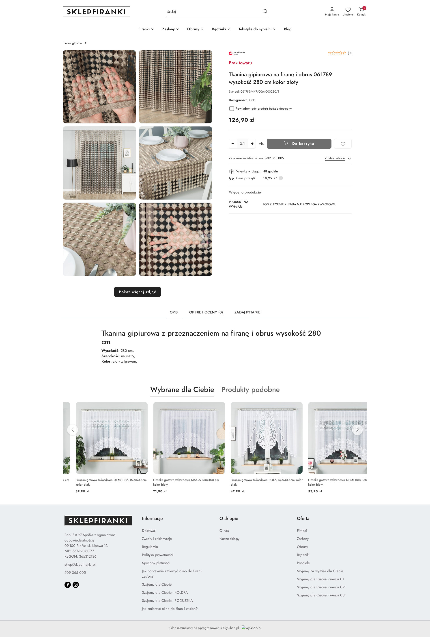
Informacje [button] (152, 518)
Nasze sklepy (229, 538)
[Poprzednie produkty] (73, 430)
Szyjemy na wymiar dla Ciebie (320, 571)
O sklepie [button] (228, 518)
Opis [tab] (174, 312)
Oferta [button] (303, 518)
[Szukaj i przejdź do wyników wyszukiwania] (265, 12)
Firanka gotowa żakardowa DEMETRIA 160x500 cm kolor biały (98, 482)
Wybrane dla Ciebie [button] (182, 389)
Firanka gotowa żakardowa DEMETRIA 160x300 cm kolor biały (330, 482)
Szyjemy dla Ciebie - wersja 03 (321, 595)
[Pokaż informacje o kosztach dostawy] (280, 178)
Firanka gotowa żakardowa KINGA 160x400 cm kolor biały (173, 482)
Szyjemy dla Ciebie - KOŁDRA (165, 592)
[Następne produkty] (357, 430)
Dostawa (148, 530)
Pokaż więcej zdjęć (137, 291)
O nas (224, 530)
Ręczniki (303, 554)
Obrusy (302, 546)
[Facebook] (67, 585)
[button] (99, 87)
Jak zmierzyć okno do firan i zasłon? (170, 608)
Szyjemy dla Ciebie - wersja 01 (320, 579)
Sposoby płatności (156, 562)
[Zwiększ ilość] (252, 143)
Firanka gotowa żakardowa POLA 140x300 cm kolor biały (254, 482)
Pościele (303, 562)
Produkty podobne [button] (250, 389)
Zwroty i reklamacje (157, 538)
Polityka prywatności (157, 554)
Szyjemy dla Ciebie (157, 584)
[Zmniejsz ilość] (232, 143)
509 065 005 (75, 572)
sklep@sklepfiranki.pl (80, 564)
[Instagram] (76, 585)
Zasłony (303, 538)
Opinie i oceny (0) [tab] (206, 312)
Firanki (302, 530)
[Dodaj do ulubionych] (343, 144)
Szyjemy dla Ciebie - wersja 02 (321, 587)
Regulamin (150, 546)
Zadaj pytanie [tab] (247, 312)
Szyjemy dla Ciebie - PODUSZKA (167, 600)
